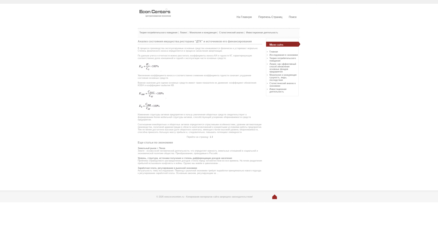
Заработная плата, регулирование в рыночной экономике (167, 168)
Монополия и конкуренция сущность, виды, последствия (283, 77)
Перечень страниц (270, 17)
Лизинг (183, 32)
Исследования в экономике (283, 55)
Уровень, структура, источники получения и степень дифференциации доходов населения (185, 158)
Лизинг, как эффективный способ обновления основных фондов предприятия (282, 68)
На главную (244, 17)
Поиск (293, 17)
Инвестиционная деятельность (262, 32)
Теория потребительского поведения (158, 32)
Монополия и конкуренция (203, 32)
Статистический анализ (231, 32)
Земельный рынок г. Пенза (151, 148)
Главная (273, 51)
